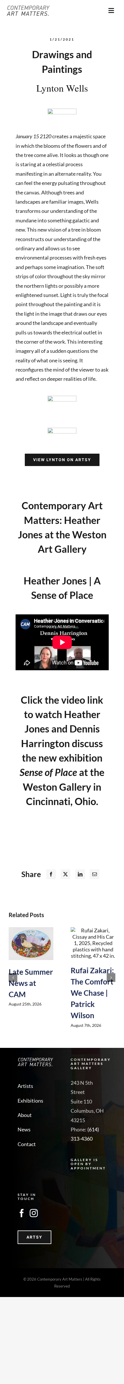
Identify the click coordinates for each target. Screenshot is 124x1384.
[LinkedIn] (80, 874)
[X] (65, 874)
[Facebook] (51, 874)
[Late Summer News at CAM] (31, 943)
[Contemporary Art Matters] (28, 8)
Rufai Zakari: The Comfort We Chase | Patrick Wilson (92, 993)
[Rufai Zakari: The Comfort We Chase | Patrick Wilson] (93, 943)
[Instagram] (34, 1213)
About (25, 1115)
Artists (25, 1086)
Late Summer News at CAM (31, 983)
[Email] (94, 874)
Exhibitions (30, 1100)
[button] (13, 977)
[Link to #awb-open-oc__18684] (111, 10)
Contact (27, 1144)
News (24, 1129)
